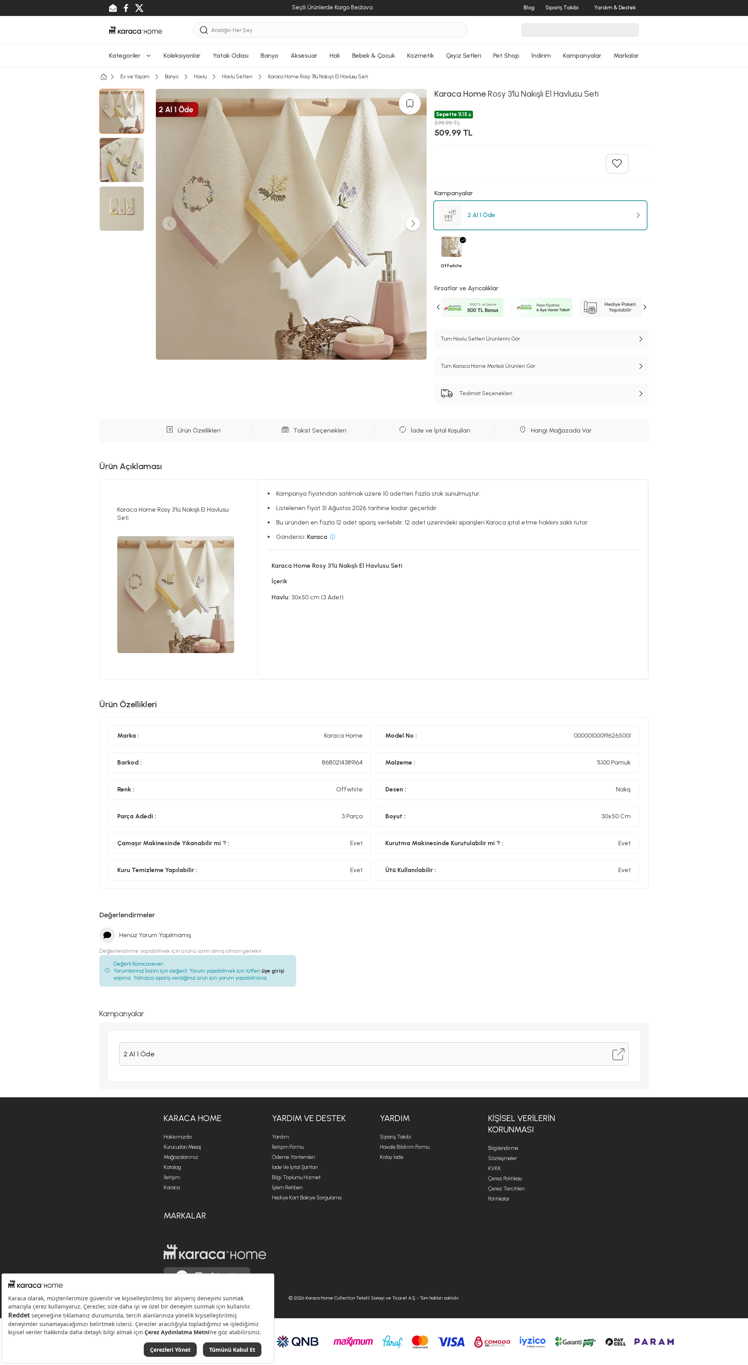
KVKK (494, 1168)
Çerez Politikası (505, 1178)
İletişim (172, 1177)
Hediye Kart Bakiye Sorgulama (306, 1197)
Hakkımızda (177, 1137)
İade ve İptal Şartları (295, 1167)
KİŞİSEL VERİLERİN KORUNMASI (521, 1124)
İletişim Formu (287, 1147)
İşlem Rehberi (287, 1187)
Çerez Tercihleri (506, 1188)
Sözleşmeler (502, 1158)
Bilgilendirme (503, 1148)
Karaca (172, 1187)
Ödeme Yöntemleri (293, 1157)
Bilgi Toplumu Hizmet (296, 1177)
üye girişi (272, 971)
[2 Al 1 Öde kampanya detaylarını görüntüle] (618, 1054)
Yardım (280, 1137)
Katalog (172, 1167)
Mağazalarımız (181, 1157)
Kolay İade (391, 1157)
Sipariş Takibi (395, 1137)
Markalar (185, 1215)
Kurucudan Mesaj (182, 1147)
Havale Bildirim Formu (404, 1147)
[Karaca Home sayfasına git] (215, 1252)
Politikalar (499, 1198)
